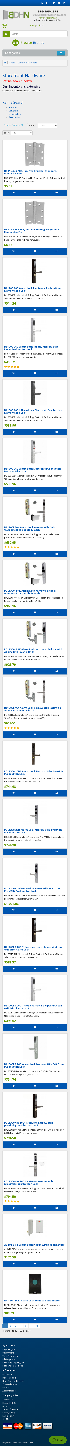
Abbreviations (8, 1390)
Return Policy (8, 1416)
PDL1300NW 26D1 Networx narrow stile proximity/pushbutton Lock (28, 1183)
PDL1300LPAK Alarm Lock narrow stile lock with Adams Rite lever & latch (33, 651)
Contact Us (7, 1399)
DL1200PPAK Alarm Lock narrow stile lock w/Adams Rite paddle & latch (29, 529)
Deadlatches (15, 114)
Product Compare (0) (13, 125)
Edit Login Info (8, 1359)
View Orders (8, 1352)
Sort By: (32, 125)
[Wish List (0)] (54, 3)
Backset (6, 1387)
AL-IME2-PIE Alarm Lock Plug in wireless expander (34, 1244)
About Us (6, 1406)
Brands (38, 42)
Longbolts (13, 110)
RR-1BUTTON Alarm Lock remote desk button (32, 1300)
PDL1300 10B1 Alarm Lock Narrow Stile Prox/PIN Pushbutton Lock (33, 773)
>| (37, 1325)
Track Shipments (10, 1356)
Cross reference (9, 1384)
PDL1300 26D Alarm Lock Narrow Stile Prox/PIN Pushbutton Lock (33, 831)
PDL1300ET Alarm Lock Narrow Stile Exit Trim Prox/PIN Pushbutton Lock (32, 890)
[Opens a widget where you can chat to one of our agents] (58, 1440)
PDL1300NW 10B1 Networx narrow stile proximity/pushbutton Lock (28, 1124)
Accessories (14, 117)
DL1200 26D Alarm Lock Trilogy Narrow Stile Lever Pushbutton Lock (31, 348)
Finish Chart (7, 1374)
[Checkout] (64, 3)
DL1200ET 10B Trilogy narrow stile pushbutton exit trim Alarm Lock (33, 948)
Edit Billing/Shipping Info (13, 1362)
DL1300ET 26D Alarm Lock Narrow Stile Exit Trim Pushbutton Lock (34, 1065)
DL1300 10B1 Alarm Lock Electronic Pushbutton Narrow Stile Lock (33, 411)
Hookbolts (14, 107)
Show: (7, 132)
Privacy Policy (8, 1412)
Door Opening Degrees (13, 1381)
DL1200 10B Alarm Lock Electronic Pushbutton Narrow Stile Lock (32, 289)
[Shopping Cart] (59, 3)
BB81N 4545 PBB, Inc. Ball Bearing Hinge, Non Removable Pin (31, 231)
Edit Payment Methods (12, 1365)
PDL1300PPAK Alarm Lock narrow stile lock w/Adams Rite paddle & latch (30, 592)
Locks (12, 62)
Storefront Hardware (27, 62)
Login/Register (9, 1349)
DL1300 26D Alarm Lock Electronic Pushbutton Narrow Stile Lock (32, 470)
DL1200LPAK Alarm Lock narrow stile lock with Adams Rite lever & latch (32, 709)
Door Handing (9, 1377)
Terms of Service (10, 1409)
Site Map (6, 1419)
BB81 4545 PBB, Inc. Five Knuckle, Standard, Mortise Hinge (30, 172)
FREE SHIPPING (9, 1403)
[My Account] (47, 3)
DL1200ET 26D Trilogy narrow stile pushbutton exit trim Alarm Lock (33, 1007)
